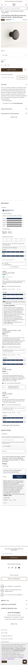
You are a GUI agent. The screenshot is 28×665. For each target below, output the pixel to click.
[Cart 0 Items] (26, 4)
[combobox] (14, 8)
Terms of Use (4, 630)
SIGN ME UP (14, 557)
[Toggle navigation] (2, 4)
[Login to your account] (5, 4)
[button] (27, 643)
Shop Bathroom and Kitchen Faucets (14, 617)
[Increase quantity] (8, 65)
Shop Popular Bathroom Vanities (14, 619)
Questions (6, 430)
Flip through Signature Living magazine (13, 1)
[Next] (26, 1)
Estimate (22, 77)
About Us (5, 600)
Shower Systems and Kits (14, 615)
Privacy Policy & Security (7, 638)
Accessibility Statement (6, 635)
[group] (13, 1)
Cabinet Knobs (5, 12)
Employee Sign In (5, 641)
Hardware (7, 11)
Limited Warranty (17, 103)
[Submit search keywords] (2, 8)
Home (2, 11)
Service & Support (8, 604)
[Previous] (1, 1)
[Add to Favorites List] (25, 70)
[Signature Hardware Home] (14, 4)
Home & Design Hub (9, 608)
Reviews (5, 203)
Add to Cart (11, 69)
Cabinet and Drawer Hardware (17, 11)
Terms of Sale (4, 632)
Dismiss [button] (4, 661)
